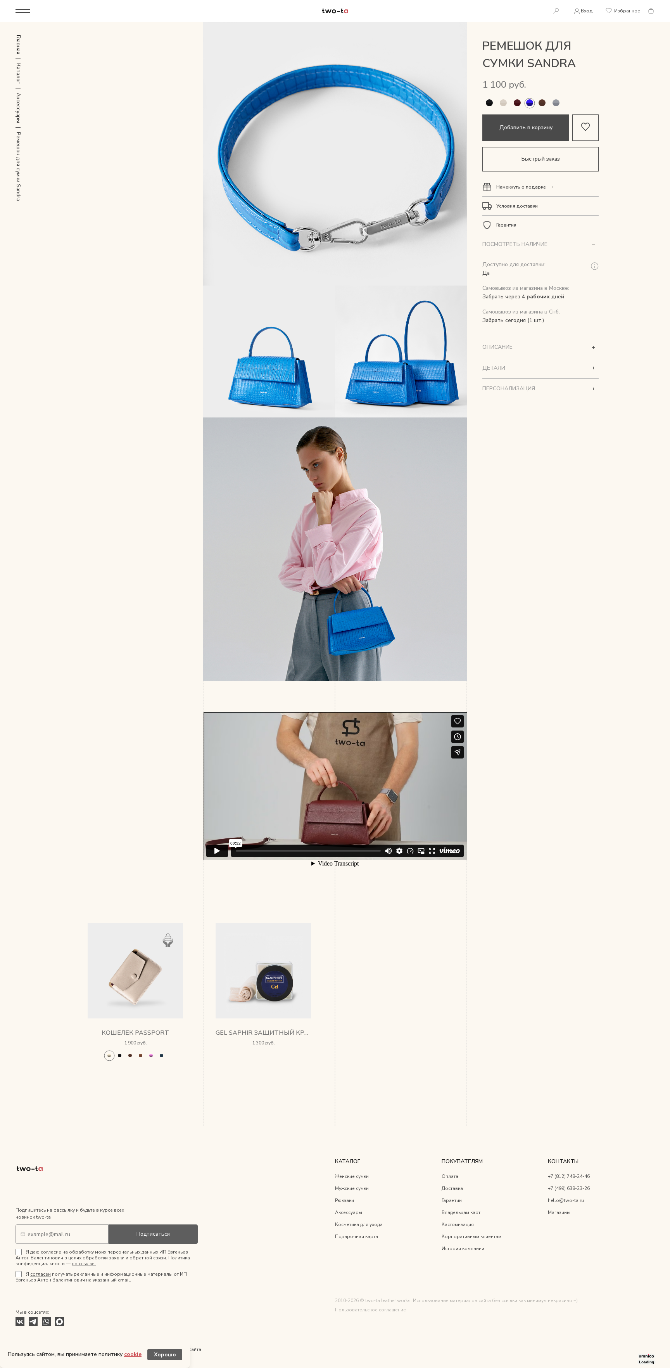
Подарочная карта (356, 1236)
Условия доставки (517, 206)
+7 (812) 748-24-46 (569, 1176)
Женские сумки (352, 1176)
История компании (463, 1248)
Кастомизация (458, 1224)
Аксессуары (348, 1212)
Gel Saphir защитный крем (265, 1033)
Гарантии (452, 1200)
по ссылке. (84, 1264)
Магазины (559, 1212)
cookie (133, 1354)
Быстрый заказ (540, 159)
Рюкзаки (344, 1200)
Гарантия (506, 225)
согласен (40, 1274)
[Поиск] (556, 11)
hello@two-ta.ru (566, 1200)
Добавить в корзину (526, 127)
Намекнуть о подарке (521, 187)
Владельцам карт (461, 1212)
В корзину (135, 1069)
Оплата (450, 1176)
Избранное (627, 11)
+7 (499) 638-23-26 (569, 1188)
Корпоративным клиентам (471, 1236)
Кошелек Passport (135, 1033)
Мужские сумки (352, 1188)
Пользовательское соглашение (370, 1310)
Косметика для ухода (359, 1224)
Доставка (452, 1188)
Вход (586, 11)
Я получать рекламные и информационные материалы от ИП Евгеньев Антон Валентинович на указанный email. (101, 1277)
